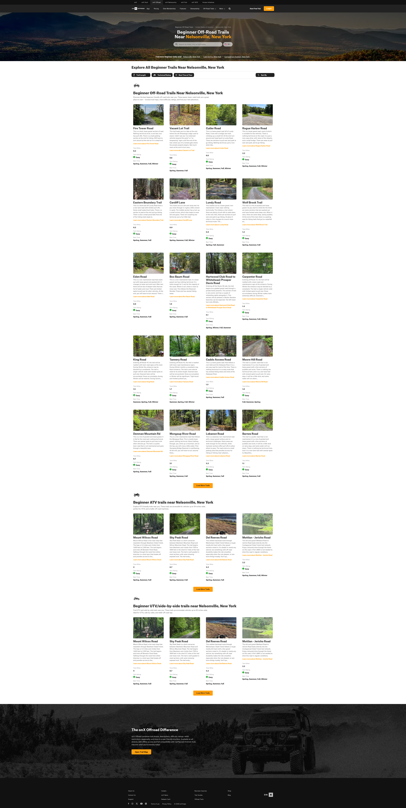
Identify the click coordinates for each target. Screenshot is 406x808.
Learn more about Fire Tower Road (148, 138)
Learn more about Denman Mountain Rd (148, 444)
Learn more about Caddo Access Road (221, 369)
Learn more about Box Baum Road (185, 291)
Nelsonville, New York (191, 57)
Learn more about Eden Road (148, 291)
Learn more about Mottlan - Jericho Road (257, 547)
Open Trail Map (141, 752)
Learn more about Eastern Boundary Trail (148, 212)
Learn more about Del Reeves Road (221, 547)
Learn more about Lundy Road (221, 212)
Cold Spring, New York (212, 57)
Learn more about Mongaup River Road (185, 444)
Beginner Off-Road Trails (184, 27)
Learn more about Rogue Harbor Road (257, 138)
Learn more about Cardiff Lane (185, 212)
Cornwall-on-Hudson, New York (237, 57)
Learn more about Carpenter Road (257, 291)
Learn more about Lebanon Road (221, 444)
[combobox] (200, 44)
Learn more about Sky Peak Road (185, 547)
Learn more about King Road (148, 369)
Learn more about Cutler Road (221, 138)
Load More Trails (203, 485)
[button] (141, 75)
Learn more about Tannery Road (185, 369)
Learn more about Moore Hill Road (257, 369)
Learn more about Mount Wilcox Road (148, 547)
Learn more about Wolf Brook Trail (257, 212)
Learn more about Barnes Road (257, 444)
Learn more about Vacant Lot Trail (185, 138)
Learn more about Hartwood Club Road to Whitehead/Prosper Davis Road (221, 291)
